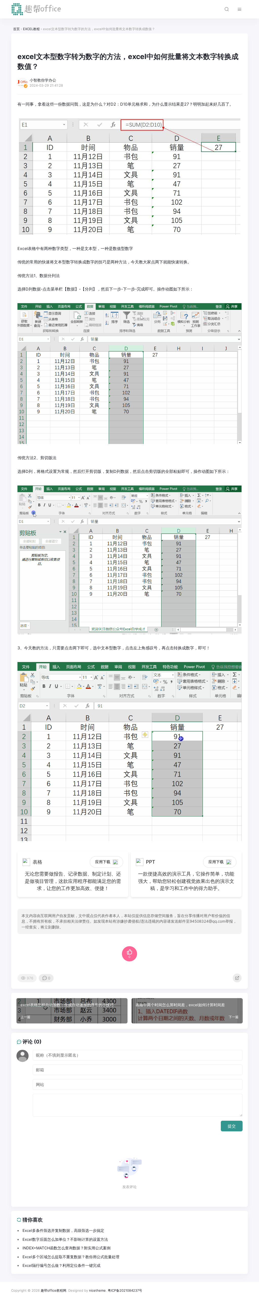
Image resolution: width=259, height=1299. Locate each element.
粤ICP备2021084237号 (125, 1290)
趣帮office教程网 (53, 1290)
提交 (232, 1126)
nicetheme (97, 1290)
